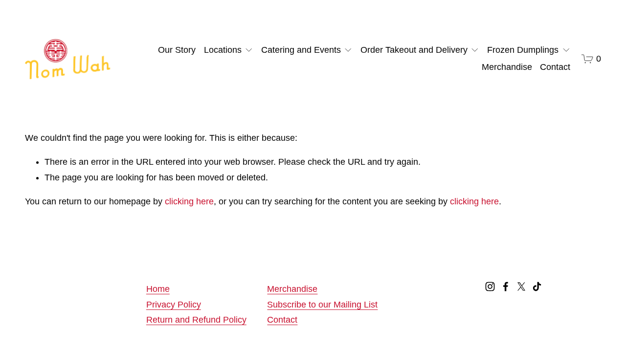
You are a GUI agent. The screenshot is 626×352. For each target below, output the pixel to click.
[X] (521, 286)
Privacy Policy (173, 304)
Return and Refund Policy (196, 320)
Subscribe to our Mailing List (322, 304)
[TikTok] (537, 286)
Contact (555, 67)
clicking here (189, 201)
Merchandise (507, 67)
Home (158, 289)
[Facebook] (506, 286)
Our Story (177, 50)
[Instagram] (490, 286)
